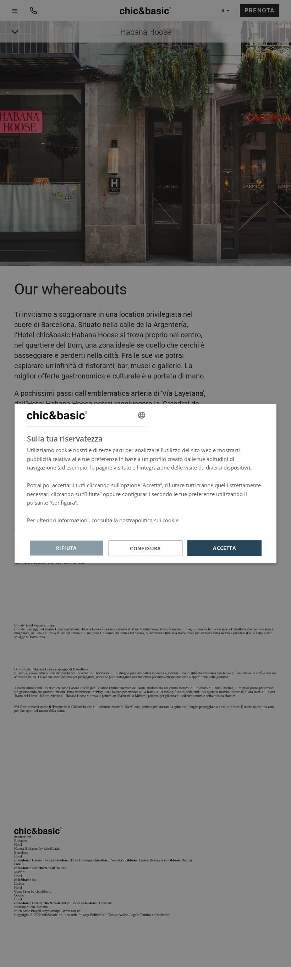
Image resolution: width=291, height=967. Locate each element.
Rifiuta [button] (66, 548)
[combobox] (141, 414)
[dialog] (145, 483)
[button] (146, 548)
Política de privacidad (53, 528)
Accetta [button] (224, 548)
